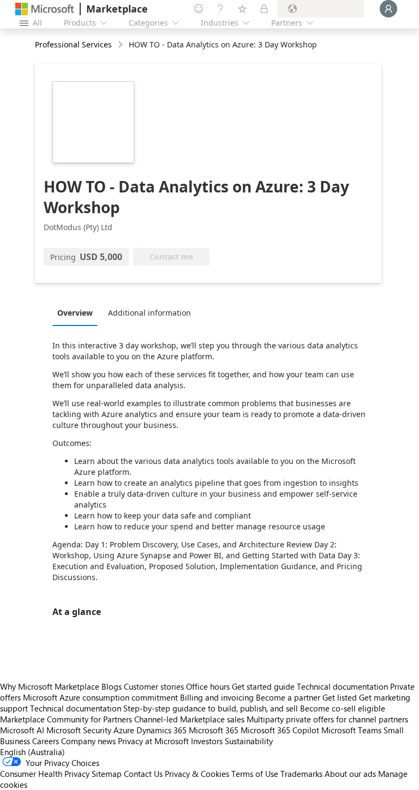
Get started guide (263, 686)
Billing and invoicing (217, 697)
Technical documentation (342, 686)
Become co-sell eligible (342, 708)
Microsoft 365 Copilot (280, 730)
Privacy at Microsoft (153, 740)
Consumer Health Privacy (44, 773)
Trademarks (301, 773)
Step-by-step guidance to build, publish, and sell (210, 708)
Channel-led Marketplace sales (189, 719)
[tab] (77, 312)
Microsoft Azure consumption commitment (101, 697)
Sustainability (249, 740)
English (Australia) (32, 751)
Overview (75, 312)
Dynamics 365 (161, 730)
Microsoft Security (78, 730)
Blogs (111, 686)
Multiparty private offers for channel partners (327, 719)
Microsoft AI (22, 730)
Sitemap (107, 773)
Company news (88, 740)
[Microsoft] (44, 9)
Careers (45, 740)
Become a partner (288, 697)
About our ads (350, 773)
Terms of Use (254, 773)
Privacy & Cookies (197, 773)
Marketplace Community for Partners (66, 719)
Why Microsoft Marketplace (49, 686)
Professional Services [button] (73, 44)
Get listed (339, 697)
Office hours (208, 686)
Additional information (149, 312)
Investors (207, 740)
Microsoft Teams (351, 730)
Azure (123, 730)
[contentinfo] (121, 45)
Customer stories (154, 686)
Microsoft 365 (213, 730)
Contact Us (143, 773)
